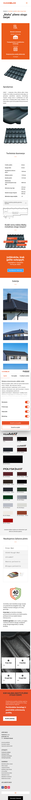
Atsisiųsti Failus (5, 754)
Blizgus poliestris (13, 566)
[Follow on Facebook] (3, 787)
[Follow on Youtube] (6, 787)
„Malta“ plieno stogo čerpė (20, 11)
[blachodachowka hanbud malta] (15, 123)
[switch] (27, 407)
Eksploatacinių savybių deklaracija (15, 54)
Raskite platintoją (10, 718)
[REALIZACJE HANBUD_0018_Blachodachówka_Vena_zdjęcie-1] (15, 339)
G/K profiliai (4, 771)
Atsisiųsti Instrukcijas (7, 756)
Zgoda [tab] (5, 375)
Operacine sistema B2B (7, 746)
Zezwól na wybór (15, 427)
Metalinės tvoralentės (7, 776)
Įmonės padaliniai (6, 742)
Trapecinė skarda (5, 767)
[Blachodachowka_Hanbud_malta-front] (15, 144)
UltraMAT (9, 557)
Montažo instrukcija (15, 32)
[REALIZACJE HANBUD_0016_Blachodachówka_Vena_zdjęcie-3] (15, 360)
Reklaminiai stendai (6, 778)
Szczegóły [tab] (14, 375)
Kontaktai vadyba (6, 744)
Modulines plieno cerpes (7, 764)
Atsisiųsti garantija (6, 757)
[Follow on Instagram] (9, 787)
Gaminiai (10, 11)
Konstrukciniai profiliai (7, 773)
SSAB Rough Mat (12, 553)
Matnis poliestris (12, 562)
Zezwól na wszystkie (15, 423)
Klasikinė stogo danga (7, 769)
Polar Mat (9, 548)
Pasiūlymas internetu (15, 270)
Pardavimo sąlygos (6, 752)
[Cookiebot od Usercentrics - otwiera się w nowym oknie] (22, 372)
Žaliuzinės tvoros (5, 774)
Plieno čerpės (5, 765)
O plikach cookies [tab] (24, 375)
